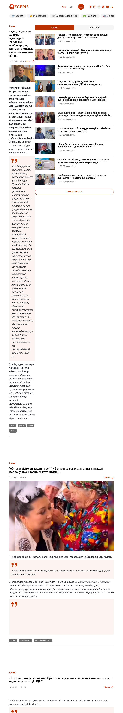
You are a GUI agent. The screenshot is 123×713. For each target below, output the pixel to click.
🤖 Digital (108, 16)
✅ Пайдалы (90, 16)
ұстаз (31, 426)
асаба (13, 431)
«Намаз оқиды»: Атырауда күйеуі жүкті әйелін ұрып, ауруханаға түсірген (84, 129)
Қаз (64, 7)
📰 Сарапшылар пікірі (64, 16)
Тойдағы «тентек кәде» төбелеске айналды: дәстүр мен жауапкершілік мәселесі (82, 36)
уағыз (22, 426)
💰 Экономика (38, 16)
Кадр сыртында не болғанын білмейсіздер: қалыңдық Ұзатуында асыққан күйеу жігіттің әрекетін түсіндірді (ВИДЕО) (83, 114)
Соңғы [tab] (54, 27)
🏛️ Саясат (17, 16)
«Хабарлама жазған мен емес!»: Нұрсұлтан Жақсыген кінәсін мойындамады (81, 176)
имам (13, 426)
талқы (13, 640)
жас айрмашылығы (42, 640)
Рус (70, 7)
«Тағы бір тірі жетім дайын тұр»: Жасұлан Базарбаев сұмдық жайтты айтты (81, 145)
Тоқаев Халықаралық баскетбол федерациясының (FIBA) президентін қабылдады (78, 83)
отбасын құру (25, 640)
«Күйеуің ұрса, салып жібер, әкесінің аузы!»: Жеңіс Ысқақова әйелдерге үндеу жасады (82, 98)
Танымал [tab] (94, 27)
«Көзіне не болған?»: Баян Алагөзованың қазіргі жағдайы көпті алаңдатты (84, 51)
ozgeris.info (104, 557)
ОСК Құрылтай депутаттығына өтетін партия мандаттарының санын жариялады (83, 161)
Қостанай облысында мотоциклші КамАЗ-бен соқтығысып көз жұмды (83, 67)
